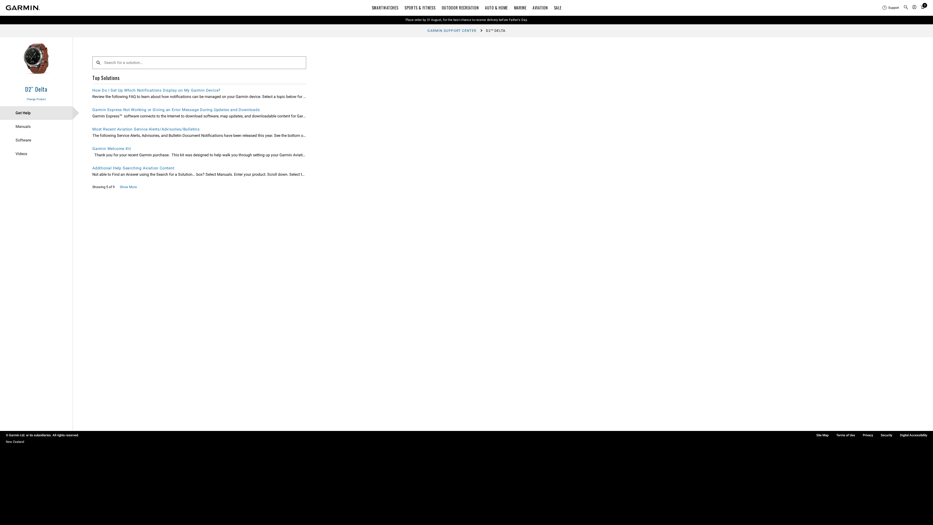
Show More (128, 187)
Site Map (822, 435)
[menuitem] (890, 8)
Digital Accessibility (913, 435)
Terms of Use (845, 435)
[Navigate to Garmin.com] (23, 8)
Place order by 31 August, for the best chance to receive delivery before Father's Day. (467, 20)
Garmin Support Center (451, 31)
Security (886, 435)
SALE (558, 8)
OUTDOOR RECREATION (460, 8)
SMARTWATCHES (385, 8)
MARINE (520, 8)
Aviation (540, 8)
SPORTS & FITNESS (420, 8)
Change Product (36, 99)
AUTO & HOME (496, 8)
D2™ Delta (36, 89)
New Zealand (15, 442)
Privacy (868, 435)
